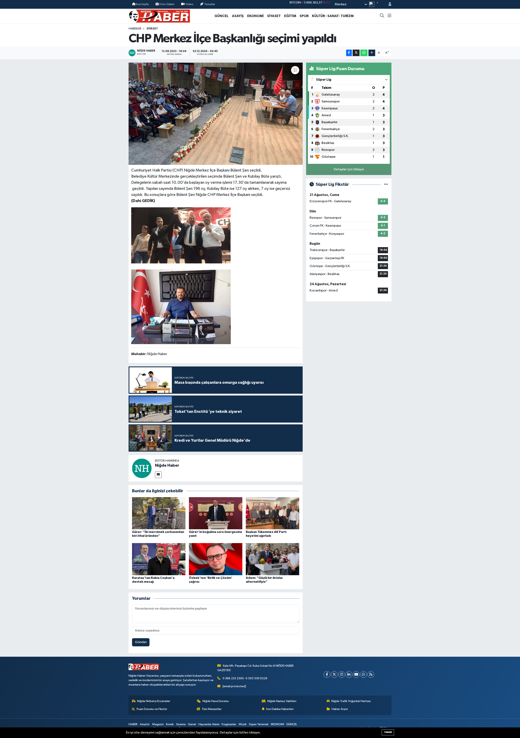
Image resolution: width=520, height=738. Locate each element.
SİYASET (274, 16)
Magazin (158, 724)
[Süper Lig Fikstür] (386, 184)
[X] (334, 674)
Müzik (243, 724)
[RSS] (370, 674)
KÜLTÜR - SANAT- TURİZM (333, 16)
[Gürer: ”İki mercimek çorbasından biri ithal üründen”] (158, 513)
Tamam (388, 732)
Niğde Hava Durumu (216, 701)
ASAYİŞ (238, 16)
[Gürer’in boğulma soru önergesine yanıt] (215, 513)
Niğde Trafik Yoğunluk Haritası (351, 701)
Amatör (145, 724)
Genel (192, 724)
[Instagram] (341, 674)
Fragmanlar (229, 724)
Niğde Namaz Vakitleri (281, 701)
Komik (170, 724)
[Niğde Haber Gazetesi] (159, 15)
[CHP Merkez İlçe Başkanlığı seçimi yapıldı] (216, 114)
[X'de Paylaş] (356, 53)
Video (189, 4)
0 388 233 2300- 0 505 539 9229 (245, 678)
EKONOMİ (255, 16)
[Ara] (382, 16)
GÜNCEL (221, 16)
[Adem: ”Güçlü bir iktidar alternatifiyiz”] (272, 559)
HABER (133, 724)
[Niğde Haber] (142, 468)
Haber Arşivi (340, 709)
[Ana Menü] (389, 16)
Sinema (181, 724)
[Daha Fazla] (371, 53)
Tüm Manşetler (212, 709)
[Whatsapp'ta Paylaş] (363, 53)
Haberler (135, 28)
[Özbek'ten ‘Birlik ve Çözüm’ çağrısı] (215, 559)
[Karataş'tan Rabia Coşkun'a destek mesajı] (158, 559)
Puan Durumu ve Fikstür (152, 709)
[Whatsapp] (363, 674)
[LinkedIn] (349, 674)
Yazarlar (209, 4)
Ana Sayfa (142, 4)
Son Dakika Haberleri (280, 709)
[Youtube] (356, 674)
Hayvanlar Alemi (208, 724)
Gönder (141, 642)
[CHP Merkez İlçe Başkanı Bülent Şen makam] (181, 306)
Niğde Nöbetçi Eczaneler (153, 701)
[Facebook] (327, 674)
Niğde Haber (167, 465)
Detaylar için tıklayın (349, 169)
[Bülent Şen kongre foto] (181, 235)
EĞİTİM (290, 16)
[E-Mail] (158, 474)
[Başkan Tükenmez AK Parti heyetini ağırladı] (272, 513)
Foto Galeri (166, 4)
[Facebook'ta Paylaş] (349, 53)
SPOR (304, 16)
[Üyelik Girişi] (388, 4)
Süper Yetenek (259, 724)
